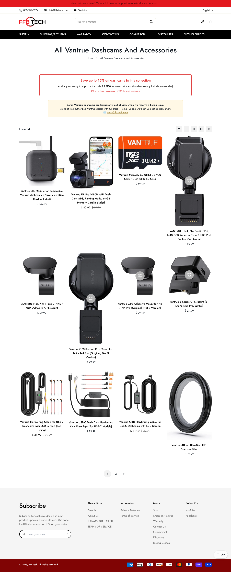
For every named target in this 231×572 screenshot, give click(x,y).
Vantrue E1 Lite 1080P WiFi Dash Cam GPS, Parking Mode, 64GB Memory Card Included (91, 199)
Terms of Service (130, 516)
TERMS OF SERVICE (100, 527)
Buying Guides (194, 34)
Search (92, 510)
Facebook (191, 516)
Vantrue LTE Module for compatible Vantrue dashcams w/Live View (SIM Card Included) (42, 195)
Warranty (84, 34)
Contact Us (110, 34)
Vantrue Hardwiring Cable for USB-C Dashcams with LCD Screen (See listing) (42, 426)
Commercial (138, 34)
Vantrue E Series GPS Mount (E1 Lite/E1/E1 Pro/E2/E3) (189, 304)
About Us (93, 516)
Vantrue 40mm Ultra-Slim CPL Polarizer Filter (189, 447)
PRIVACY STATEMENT (100, 521)
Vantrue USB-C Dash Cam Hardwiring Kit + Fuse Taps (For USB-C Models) (91, 424)
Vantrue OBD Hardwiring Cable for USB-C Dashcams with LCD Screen (140, 424)
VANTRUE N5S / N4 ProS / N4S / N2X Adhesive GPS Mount (41, 306)
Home (90, 58)
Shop (23, 34)
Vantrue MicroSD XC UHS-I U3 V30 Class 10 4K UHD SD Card (140, 177)
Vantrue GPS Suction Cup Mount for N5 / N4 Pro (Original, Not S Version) (90, 353)
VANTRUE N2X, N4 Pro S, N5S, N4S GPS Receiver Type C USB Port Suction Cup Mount (189, 235)
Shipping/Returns (53, 34)
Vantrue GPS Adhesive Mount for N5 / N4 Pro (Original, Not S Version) (140, 306)
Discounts (165, 34)
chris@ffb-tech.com (117, 112)
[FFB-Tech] (32, 21)
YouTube (190, 510)
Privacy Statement (131, 510)
